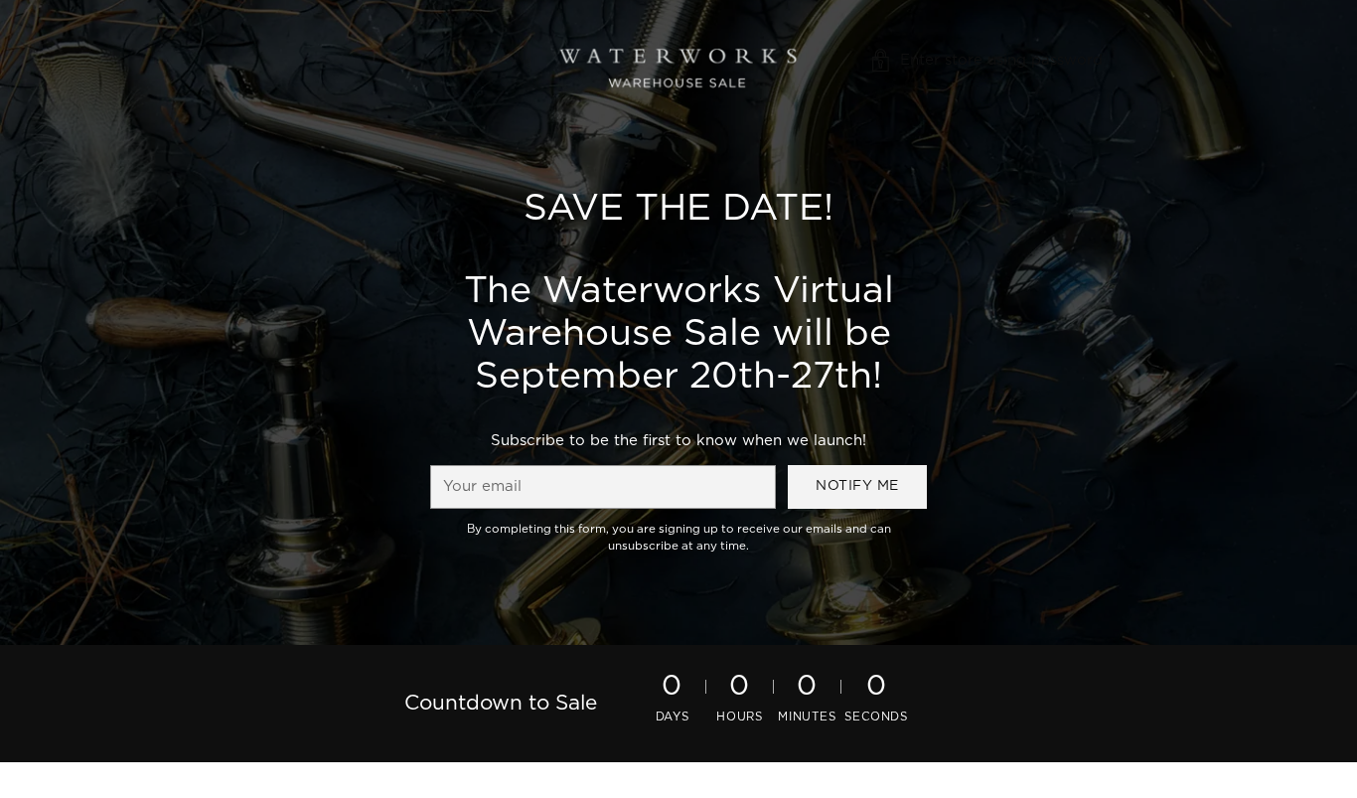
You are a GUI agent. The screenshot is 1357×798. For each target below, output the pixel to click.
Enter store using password (1001, 60)
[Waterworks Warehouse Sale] (678, 60)
